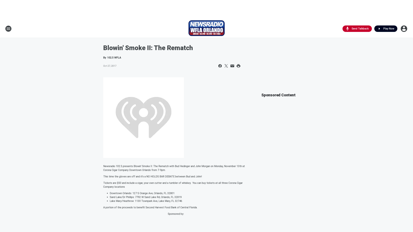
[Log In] (404, 28)
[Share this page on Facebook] (220, 66)
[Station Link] (206, 28)
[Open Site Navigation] (8, 28)
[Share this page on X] (226, 66)
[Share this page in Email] (232, 66)
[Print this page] (238, 66)
